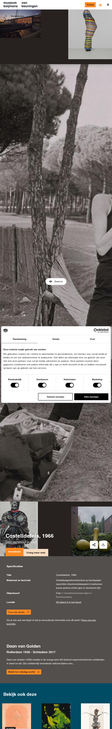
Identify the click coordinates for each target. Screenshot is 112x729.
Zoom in (58, 282)
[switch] (42, 385)
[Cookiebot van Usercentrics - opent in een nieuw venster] (96, 330)
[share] (94, 545)
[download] (103, 545)
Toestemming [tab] (19, 339)
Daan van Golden (16, 542)
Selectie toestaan (55, 397)
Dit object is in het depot (68, 602)
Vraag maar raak (35, 553)
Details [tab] (56, 339)
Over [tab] (92, 339)
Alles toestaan (91, 397)
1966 (33, 542)
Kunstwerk (14, 552)
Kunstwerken (17, 16)
